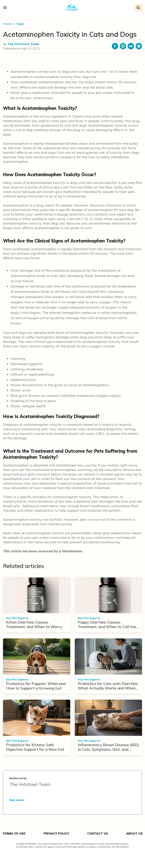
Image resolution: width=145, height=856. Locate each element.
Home (7, 24)
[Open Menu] (6, 7)
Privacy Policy (56, 833)
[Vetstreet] (71, 8)
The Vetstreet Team (23, 44)
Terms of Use (13, 833)
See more (16, 800)
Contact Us (97, 833)
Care (20, 24)
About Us (134, 833)
